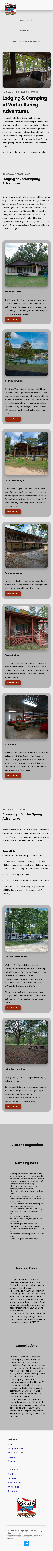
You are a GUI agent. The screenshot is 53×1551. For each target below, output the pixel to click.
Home (10, 1444)
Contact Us (12, 1491)
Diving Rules (13, 1487)
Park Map (12, 1478)
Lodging (11, 1457)
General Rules (14, 1482)
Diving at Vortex (15, 1448)
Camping (11, 1461)
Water (10, 1452)
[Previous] (7, 69)
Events (10, 1474)
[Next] (45, 69)
